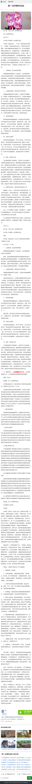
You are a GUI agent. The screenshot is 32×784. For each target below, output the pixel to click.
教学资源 (10, 1)
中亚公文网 (14, 782)
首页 (4, 1)
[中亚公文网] (1, 2)
